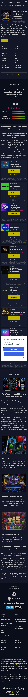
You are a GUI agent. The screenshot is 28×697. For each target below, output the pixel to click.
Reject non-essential (14, 354)
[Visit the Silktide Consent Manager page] (23, 358)
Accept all (14, 349)
